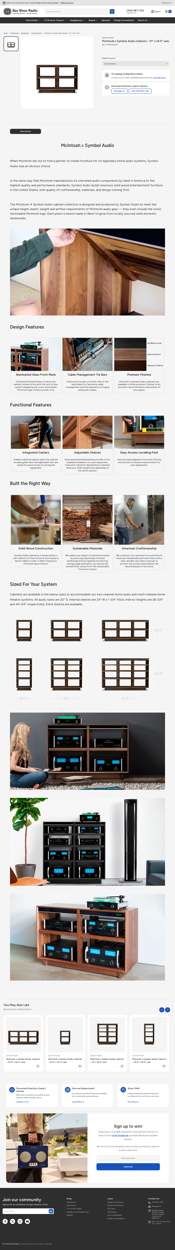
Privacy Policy (39, 1244)
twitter (12, 1221)
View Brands (71, 1202)
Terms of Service (27, 1244)
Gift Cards (111, 1209)
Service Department (114, 1215)
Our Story (132, 1102)
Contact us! (131, 13)
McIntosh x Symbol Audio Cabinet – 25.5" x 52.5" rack (149, 1060)
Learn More (77, 1102)
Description (25, 131)
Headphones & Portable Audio (78, 1212)
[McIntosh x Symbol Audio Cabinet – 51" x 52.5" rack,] (107, 1034)
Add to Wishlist (37, 1066)
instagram (20, 1221)
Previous (161, 1009)
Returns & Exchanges (115, 1205)
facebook (5, 1221)
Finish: (108, 58)
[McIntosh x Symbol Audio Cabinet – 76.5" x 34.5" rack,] (23, 1034)
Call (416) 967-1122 (140, 91)
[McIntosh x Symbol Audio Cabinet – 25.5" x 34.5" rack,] (65, 1034)
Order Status (112, 1212)
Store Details (68, 3)
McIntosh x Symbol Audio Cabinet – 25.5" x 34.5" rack (65, 1060)
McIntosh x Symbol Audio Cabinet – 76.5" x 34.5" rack (23, 1060)
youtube (27, 1221)
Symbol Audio (108, 38)
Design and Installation (115, 1218)
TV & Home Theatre (74, 1209)
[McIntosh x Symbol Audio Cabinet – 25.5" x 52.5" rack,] (149, 1034)
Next (167, 1009)
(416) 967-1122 (135, 10)
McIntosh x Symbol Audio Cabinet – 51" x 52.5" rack (107, 1060)
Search (112, 11)
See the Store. (159, 78)
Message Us (119, 91)
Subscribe (128, 1167)
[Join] (51, 1211)
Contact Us (166, 3)
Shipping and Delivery (115, 1202)
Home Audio (71, 1205)
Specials (70, 1215)
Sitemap (49, 1244)
